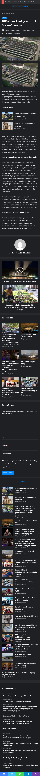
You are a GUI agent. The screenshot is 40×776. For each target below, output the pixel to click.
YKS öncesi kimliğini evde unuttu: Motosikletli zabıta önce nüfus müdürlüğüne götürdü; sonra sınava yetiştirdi (10, 339)
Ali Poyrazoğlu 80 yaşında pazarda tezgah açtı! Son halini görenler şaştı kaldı (24, 531)
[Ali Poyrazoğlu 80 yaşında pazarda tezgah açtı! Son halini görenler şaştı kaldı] (7, 532)
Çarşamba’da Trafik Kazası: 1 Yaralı (28, 336)
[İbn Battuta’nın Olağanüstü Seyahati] (7, 126)
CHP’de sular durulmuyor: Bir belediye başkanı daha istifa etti (10, 391)
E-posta (5, 445)
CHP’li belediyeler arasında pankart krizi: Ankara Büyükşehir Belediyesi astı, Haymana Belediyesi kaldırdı (10, 366)
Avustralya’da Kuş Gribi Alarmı (26, 616)
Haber (13, 13)
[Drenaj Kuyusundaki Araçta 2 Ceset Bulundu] (7, 116)
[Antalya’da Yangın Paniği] (29, 355)
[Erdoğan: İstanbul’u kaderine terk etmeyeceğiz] (7, 601)
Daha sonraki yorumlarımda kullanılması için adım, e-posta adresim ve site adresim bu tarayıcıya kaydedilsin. (19, 464)
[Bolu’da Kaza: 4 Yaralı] (7, 657)
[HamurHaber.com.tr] (20, 6)
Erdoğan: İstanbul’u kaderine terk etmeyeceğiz (26, 599)
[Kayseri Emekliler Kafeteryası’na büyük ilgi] (29, 382)
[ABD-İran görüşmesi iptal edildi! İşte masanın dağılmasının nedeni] (7, 638)
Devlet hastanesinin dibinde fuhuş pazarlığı (25, 665)
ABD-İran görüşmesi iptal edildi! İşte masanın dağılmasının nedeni (24, 637)
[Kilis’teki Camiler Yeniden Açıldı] (7, 591)
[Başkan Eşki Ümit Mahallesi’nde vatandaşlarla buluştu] (7, 573)
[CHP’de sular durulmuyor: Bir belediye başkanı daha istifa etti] (10, 382)
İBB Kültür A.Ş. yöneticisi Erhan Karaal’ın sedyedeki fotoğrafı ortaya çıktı (26, 627)
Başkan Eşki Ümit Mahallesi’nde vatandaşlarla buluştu (26, 572)
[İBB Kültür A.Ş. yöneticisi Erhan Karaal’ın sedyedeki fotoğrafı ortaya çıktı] (7, 628)
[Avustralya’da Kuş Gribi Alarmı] (7, 619)
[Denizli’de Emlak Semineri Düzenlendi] (7, 610)
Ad (3, 438)
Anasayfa (6, 13)
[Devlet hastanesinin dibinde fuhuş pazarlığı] (7, 666)
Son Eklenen (20, 482)
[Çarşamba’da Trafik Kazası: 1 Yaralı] (29, 328)
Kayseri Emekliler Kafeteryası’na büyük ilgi (29, 391)
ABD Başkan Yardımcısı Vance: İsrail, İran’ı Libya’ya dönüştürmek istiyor (26, 647)
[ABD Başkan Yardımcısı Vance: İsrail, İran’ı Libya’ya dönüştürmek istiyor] (7, 647)
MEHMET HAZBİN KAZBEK (12, 30)
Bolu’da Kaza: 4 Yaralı (23, 654)
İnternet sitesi (6, 453)
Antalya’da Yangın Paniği (28, 363)
